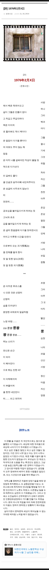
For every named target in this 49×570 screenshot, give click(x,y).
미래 (28, 537)
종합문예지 (26, 532)
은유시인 (30, 529)
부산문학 (37, 529)
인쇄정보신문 (14, 534)
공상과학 (22, 537)
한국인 (17, 529)
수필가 (27, 534)
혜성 (40, 537)
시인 (22, 534)
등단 (11, 532)
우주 (11, 537)
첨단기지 (34, 537)
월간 (11, 529)
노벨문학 (34, 532)
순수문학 (18, 532)
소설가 (33, 534)
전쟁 (16, 537)
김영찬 (23, 529)
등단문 (39, 534)
